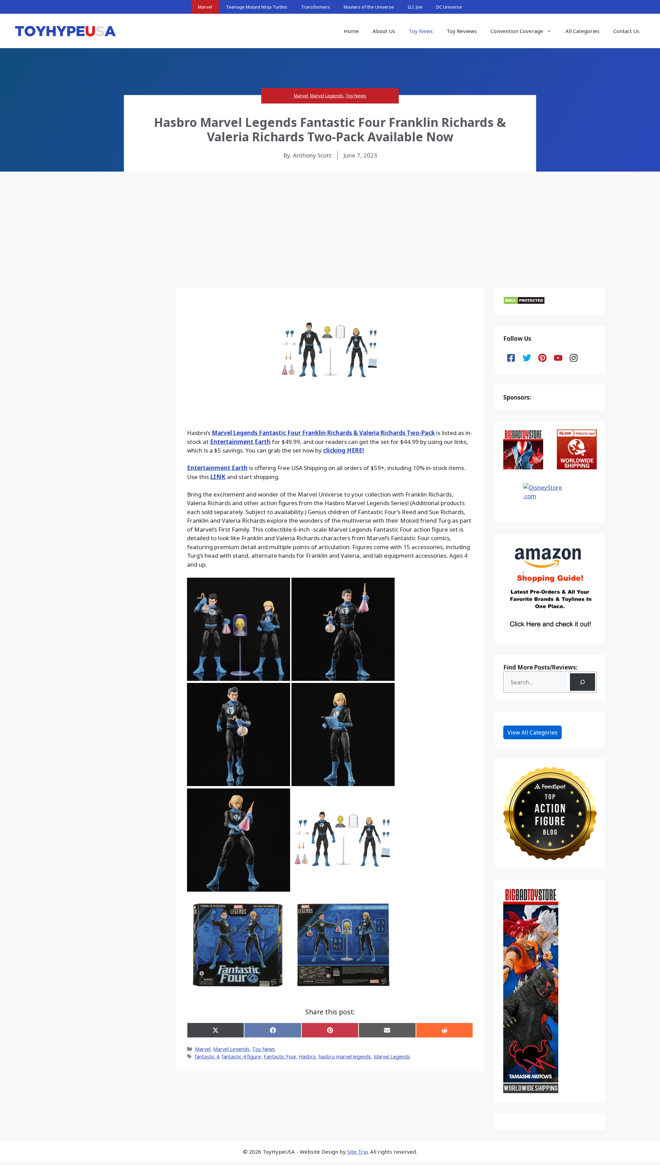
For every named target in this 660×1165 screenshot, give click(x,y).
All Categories (582, 31)
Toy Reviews (462, 31)
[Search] (582, 682)
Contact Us (626, 31)
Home (351, 31)
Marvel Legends (326, 95)
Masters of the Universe (369, 7)
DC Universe (449, 7)
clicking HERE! (343, 450)
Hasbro (307, 1056)
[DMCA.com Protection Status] (524, 302)
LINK (218, 477)
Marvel (205, 7)
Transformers (315, 7)
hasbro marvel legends (345, 1056)
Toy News (421, 31)
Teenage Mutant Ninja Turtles (256, 7)
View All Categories (532, 732)
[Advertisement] (330, 223)
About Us (384, 31)
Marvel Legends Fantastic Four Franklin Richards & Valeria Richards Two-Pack (323, 433)
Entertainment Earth (240, 442)
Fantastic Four (280, 1056)
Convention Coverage (517, 31)
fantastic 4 (207, 1056)
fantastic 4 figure (241, 1056)
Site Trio (357, 1151)
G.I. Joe (415, 7)
